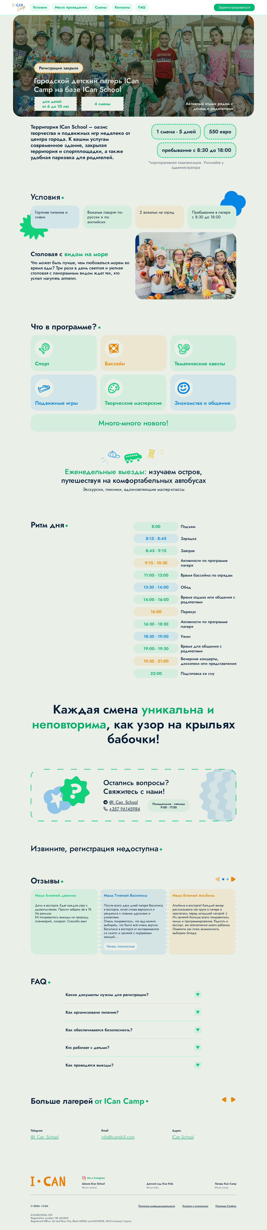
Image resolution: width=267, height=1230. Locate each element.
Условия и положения (195, 1206)
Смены (101, 7)
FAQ (141, 7)
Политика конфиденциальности (156, 1206)
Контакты (122, 7)
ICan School (183, 1137)
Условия (40, 7)
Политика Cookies (225, 1206)
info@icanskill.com (118, 1137)
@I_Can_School (45, 1137)
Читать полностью (120, 946)
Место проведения (71, 7)
